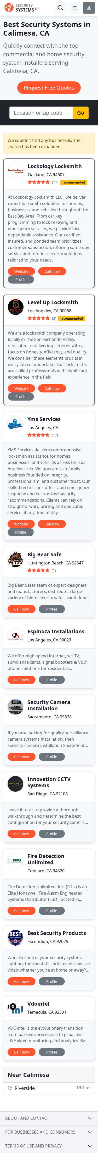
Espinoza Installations (55, 631)
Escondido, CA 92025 (47, 941)
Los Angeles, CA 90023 (49, 640)
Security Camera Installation (48, 705)
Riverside (51, 1088)
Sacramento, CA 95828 (49, 717)
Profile (20, 279)
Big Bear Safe (44, 554)
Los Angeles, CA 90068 (49, 311)
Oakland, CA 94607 (46, 175)
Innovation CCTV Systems (49, 782)
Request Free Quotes (49, 87)
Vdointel (38, 1003)
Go (80, 112)
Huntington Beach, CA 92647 (55, 563)
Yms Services (44, 419)
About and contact (27, 1118)
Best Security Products (56, 932)
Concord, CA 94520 (46, 871)
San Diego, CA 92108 (47, 794)
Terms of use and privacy (33, 1146)
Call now (52, 271)
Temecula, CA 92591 (46, 1012)
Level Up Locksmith (53, 302)
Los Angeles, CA (42, 427)
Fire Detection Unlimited (45, 859)
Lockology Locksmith (55, 166)
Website (21, 271)
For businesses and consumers (40, 1132)
